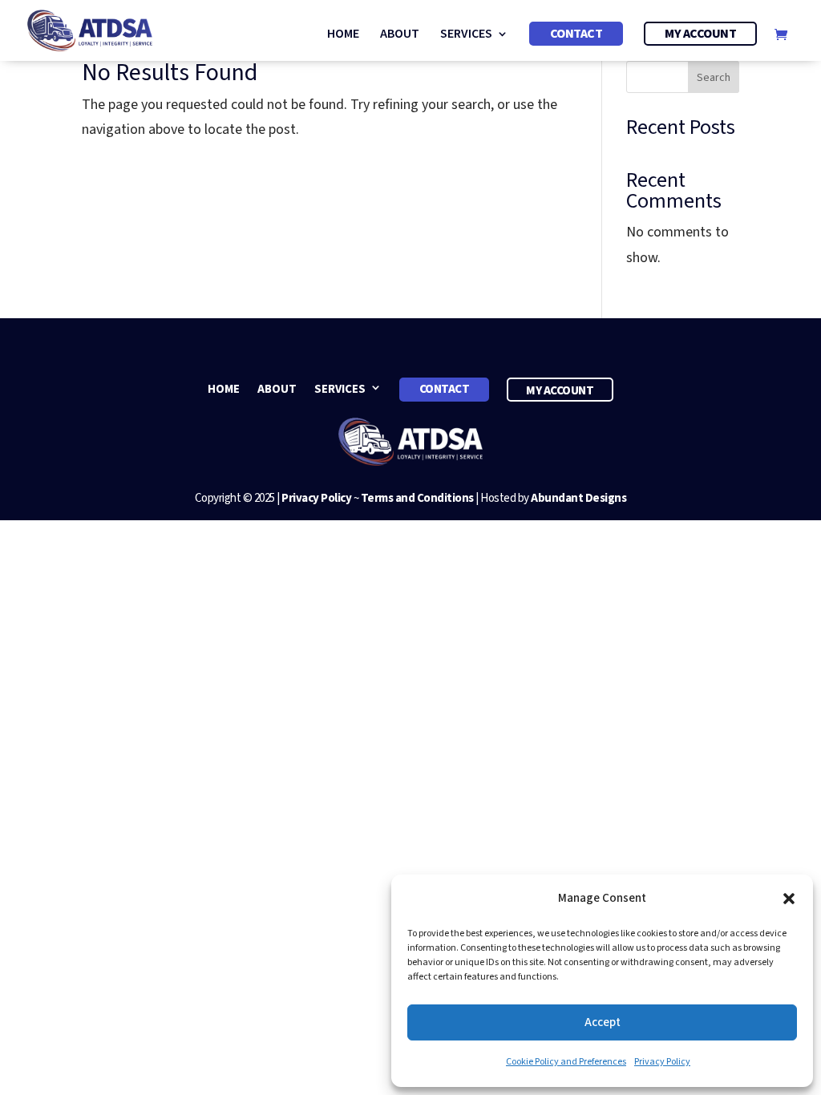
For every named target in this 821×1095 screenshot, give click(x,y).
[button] (789, 899)
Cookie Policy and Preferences (566, 1062)
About (399, 35)
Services (466, 35)
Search (713, 78)
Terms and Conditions (417, 498)
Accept (602, 1022)
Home (343, 35)
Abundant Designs (578, 498)
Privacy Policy (662, 1062)
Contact (576, 33)
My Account (700, 33)
